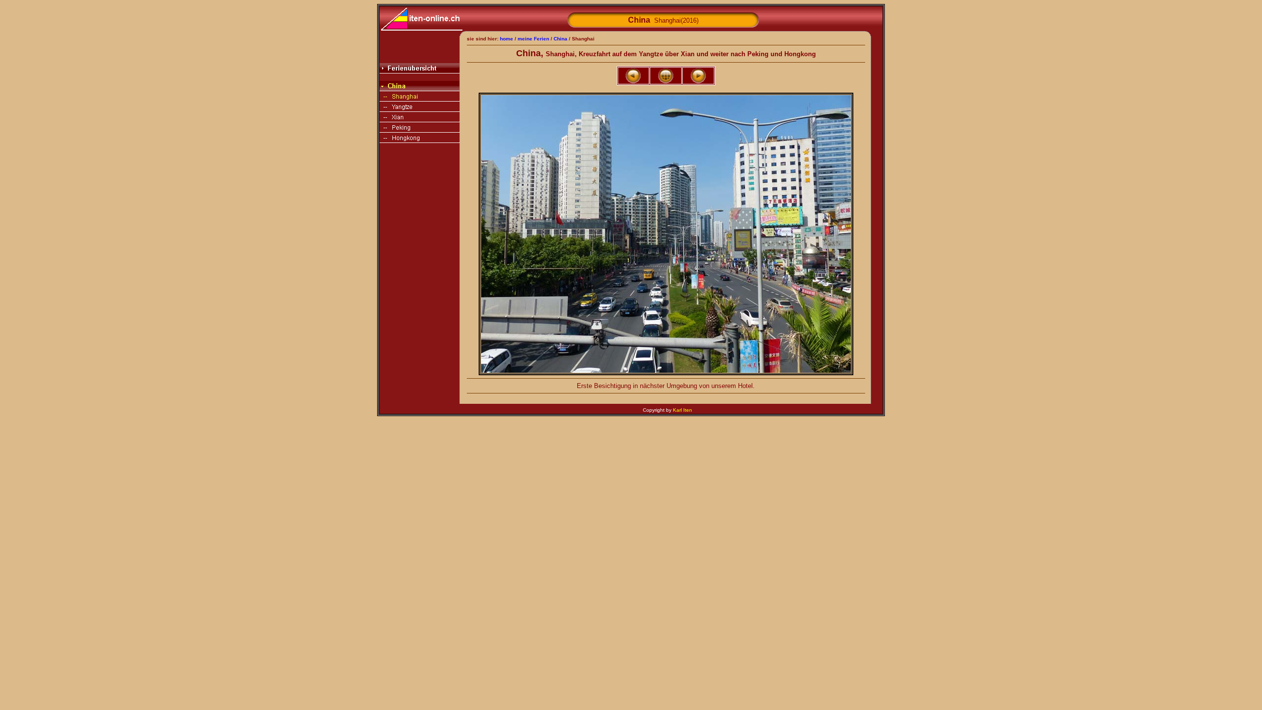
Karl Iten (682, 410)
